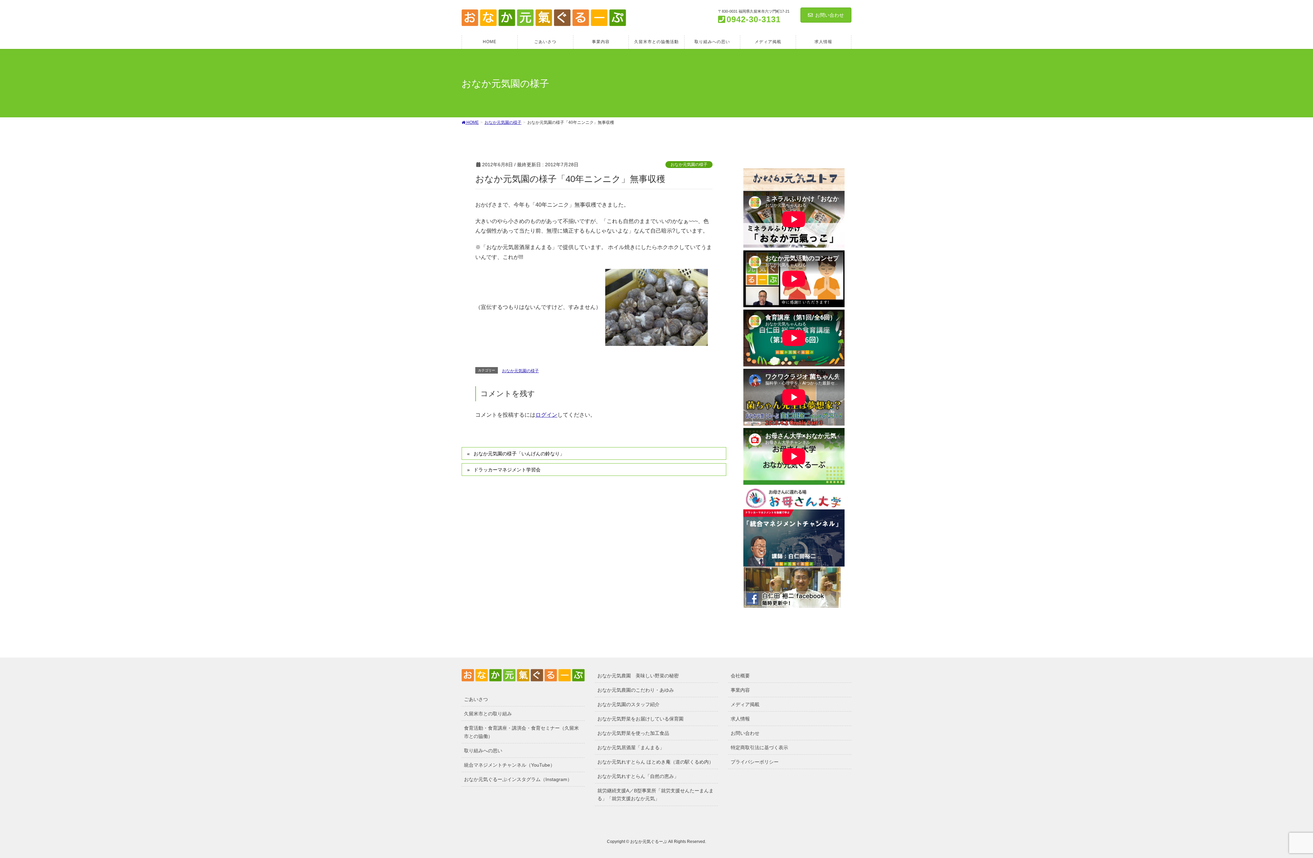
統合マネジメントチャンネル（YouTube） (509, 765)
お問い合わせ (829, 15)
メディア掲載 (745, 704)
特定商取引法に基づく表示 (759, 747)
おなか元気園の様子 (689, 164)
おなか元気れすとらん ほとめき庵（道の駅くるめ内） (655, 762)
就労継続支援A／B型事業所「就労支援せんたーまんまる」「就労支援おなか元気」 (655, 794)
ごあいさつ (476, 699)
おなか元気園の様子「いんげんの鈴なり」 (519, 453)
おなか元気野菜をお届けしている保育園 (640, 719)
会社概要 (740, 675)
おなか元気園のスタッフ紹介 (628, 704)
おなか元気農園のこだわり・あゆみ (635, 690)
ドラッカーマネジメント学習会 (507, 469)
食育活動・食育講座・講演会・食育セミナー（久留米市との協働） (521, 732)
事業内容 (740, 690)
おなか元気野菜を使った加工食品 (633, 733)
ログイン (546, 415)
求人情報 (740, 719)
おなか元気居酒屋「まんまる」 (630, 747)
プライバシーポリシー (755, 762)
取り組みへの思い (483, 750)
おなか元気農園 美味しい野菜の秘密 (638, 675)
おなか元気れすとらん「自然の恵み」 (638, 776)
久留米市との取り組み (488, 713)
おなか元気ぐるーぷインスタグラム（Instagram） (518, 779)
